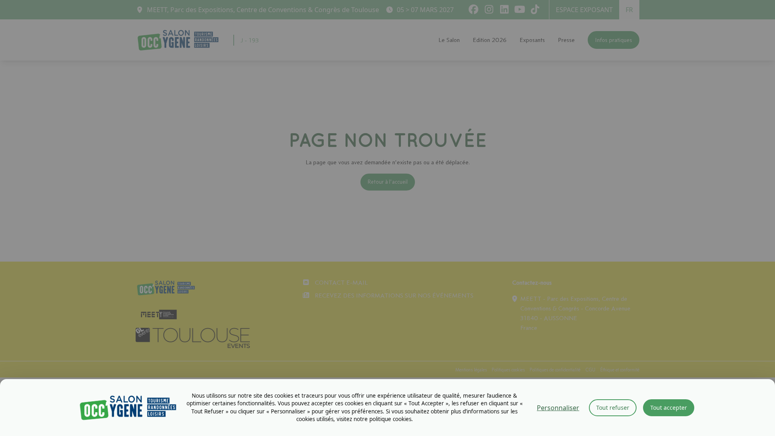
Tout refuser (612, 407)
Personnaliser (558, 407)
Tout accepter (668, 407)
